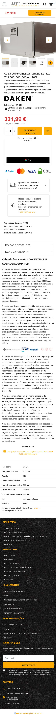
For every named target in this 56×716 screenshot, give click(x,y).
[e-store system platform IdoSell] (28, 713)
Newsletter (9, 580)
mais (36, 507)
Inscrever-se (28, 665)
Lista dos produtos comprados (18, 568)
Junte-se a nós (11, 643)
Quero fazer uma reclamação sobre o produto (25, 536)
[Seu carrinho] (51, 4)
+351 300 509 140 (26, 212)
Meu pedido (9, 522)
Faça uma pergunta (16, 252)
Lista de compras (11, 564)
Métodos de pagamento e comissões (20, 600)
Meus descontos (11, 576)
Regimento (9, 604)
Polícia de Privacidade (14, 609)
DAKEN (19, 104)
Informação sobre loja (14, 591)
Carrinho (8, 560)
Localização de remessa (14, 532)
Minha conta (10, 549)
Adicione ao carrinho (30, 132)
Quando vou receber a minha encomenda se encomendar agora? (28, 185)
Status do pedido (12, 528)
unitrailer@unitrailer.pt (17, 693)
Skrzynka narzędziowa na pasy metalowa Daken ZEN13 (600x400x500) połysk (30, 452)
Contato (8, 544)
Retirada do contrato (14, 613)
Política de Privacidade (42, 675)
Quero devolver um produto (17, 540)
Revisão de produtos (17, 245)
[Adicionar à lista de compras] (48, 131)
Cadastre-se (9, 555)
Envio (6, 595)
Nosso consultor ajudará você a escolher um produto (30, 205)
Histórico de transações (15, 572)
